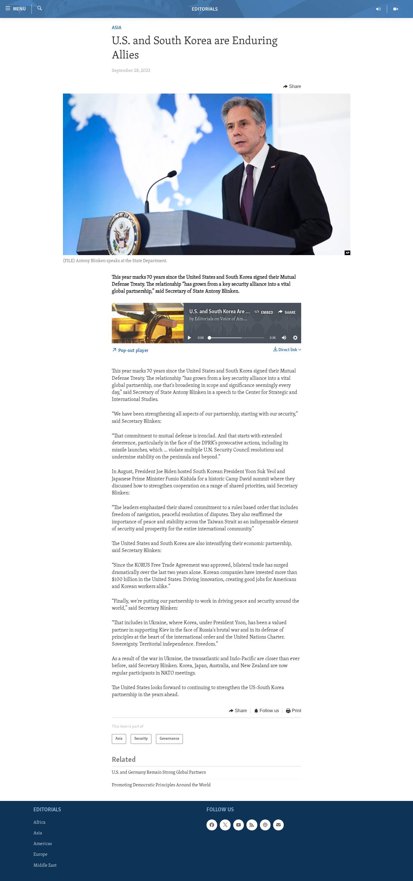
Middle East (44, 865)
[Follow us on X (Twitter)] (225, 825)
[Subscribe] (278, 825)
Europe (40, 855)
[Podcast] (265, 825)
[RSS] (251, 825)
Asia (116, 28)
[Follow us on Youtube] (238, 825)
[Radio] (378, 9)
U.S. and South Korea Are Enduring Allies (234, 312)
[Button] (292, 86)
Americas (42, 844)
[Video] (395, 9)
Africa (39, 823)
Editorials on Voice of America (224, 319)
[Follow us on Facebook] (211, 825)
